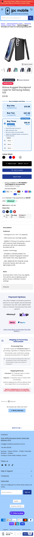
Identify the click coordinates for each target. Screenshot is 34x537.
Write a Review (19, 411)
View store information (10, 188)
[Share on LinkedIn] (11, 211)
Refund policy (26, 530)
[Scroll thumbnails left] (2, 69)
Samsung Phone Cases (14, 24)
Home (3, 24)
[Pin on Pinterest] (14, 211)
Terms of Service (15, 530)
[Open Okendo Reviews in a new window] (8, 401)
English (16, 501)
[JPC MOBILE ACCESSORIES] (17, 11)
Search (5, 530)
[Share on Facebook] (3, 211)
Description (7, 228)
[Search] (30, 18)
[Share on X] (7, 211)
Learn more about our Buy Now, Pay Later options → (17, 330)
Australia (16, 506)
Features (6, 287)
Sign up (27, 492)
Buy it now (17, 177)
